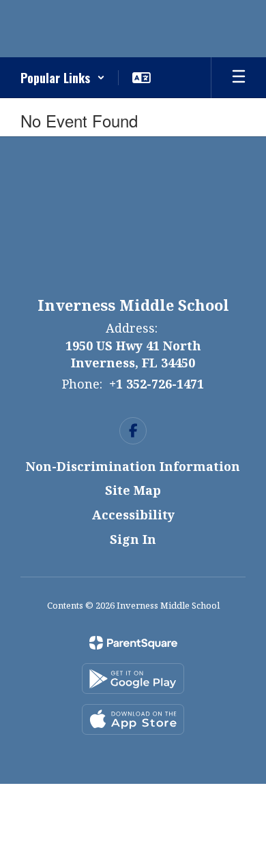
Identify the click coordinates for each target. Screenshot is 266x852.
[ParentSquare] (133, 643)
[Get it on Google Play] (133, 678)
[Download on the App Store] (133, 719)
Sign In (133, 539)
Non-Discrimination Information (133, 466)
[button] (63, 77)
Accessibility (133, 514)
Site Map (133, 490)
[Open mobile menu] (238, 77)
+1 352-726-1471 (156, 384)
